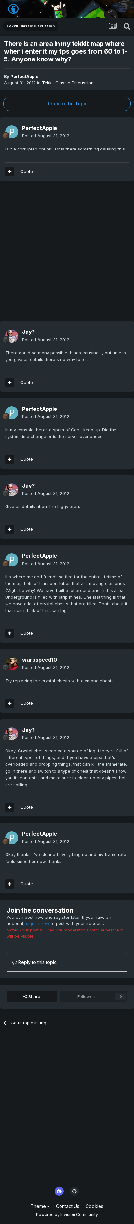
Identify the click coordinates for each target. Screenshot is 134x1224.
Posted (45, 135)
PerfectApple (24, 76)
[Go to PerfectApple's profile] (11, 131)
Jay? (28, 332)
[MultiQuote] (9, 171)
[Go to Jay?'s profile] (11, 336)
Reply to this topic (67, 103)
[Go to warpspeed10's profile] (11, 663)
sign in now (37, 923)
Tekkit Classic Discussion (68, 82)
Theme (39, 1206)
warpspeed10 (39, 660)
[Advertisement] (67, 254)
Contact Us (67, 1206)
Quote (26, 171)
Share (33, 996)
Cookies (94, 1206)
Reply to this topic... (38, 962)
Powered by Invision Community (67, 1214)
